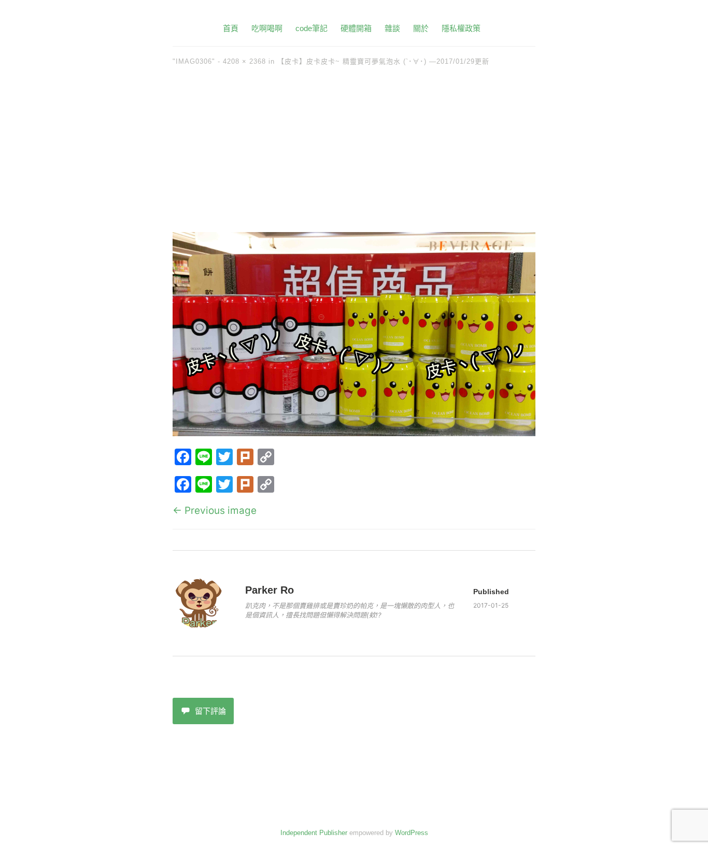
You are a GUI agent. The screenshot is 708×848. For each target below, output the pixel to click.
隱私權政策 (461, 28)
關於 (421, 28)
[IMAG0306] (354, 433)
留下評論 (210, 711)
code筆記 (311, 28)
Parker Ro (269, 590)
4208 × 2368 (244, 61)
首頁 (230, 28)
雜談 (392, 28)
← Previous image (215, 510)
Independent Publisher (313, 833)
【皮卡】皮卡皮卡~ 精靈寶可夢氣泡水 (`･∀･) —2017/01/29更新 (383, 61)
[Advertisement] (354, 154)
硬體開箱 (356, 28)
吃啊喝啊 (266, 28)
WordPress (411, 833)
